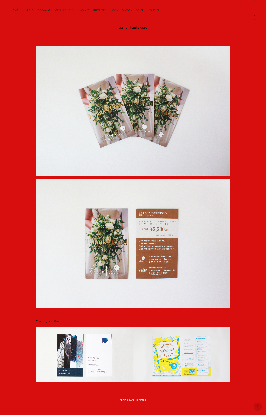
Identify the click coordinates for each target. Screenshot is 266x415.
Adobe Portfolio (138, 399)
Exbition (127, 10)
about (29, 10)
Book (114, 10)
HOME (14, 10)
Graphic (60, 10)
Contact (153, 10)
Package (83, 10)
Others (140, 10)
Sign (72, 10)
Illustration (100, 10)
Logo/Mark (44, 10)
